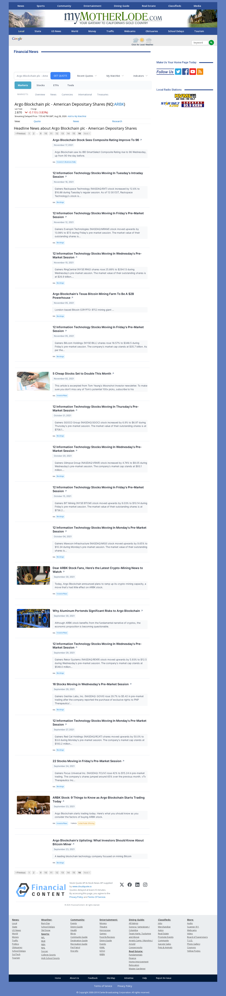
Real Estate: (136, 951)
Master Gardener (137, 968)
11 (51, 133)
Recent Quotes (85, 75)
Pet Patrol (75, 947)
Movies (103, 923)
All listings (133, 923)
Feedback (93, 978)
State (38, 31)
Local (21, 31)
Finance (132, 958)
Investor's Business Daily (66, 162)
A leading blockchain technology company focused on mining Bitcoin (93, 856)
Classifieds (174, 5)
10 (46, 133)
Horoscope (105, 930)
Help (144, 978)
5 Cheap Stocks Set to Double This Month (83, 373)
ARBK (119, 104)
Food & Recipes (107, 937)
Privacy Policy (76, 896)
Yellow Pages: (194, 951)
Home (58, 978)
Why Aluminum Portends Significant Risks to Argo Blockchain (98, 610)
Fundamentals (135, 954)
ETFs (56, 85)
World (74, 31)
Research (117, 121)
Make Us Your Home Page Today (176, 62)
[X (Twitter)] (121, 890)
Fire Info (74, 951)
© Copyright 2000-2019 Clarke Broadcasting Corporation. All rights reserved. (113, 992)
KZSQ (102, 951)
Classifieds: (164, 919)
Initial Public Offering (86, 823)
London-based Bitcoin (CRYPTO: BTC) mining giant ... (85, 309)
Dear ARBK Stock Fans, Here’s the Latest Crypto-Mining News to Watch (98, 569)
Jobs (160, 923)
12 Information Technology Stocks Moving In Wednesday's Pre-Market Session (97, 255)
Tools (70, 85)
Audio (190, 923)
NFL (43, 937)
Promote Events (165, 937)
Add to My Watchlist (77, 116)
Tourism (199, 31)
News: (15, 919)
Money (92, 31)
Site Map (111, 978)
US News (56, 31)
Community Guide (79, 937)
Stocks (41, 85)
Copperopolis (135, 947)
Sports (41, 5)
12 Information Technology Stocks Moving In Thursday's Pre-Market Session (96, 408)
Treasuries (102, 94)
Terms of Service (103, 986)
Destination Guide (79, 940)
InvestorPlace (62, 395)
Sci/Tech (16, 954)
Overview (40, 94)
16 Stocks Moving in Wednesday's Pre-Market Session (92, 684)
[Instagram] (145, 890)
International (85, 94)
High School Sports (50, 958)
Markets (23, 85)
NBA (43, 944)
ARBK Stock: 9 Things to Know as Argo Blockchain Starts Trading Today (99, 799)
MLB (43, 941)
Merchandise (164, 926)
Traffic (110, 31)
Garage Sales (164, 944)
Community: (77, 919)
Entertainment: (109, 919)
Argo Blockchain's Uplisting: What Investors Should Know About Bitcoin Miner (98, 842)
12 (57, 133)
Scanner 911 (193, 926)
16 (79, 133)
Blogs (73, 933)
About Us (74, 978)
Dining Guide (121, 5)
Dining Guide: (137, 919)
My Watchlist (113, 75)
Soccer (44, 951)
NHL (43, 947)
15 (74, 133)
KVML (102, 947)
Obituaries (152, 31)
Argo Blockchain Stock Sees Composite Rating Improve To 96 (97, 140)
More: (190, 919)
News (21, 5)
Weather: (46, 919)
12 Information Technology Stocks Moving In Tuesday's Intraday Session (98, 175)
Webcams (129, 31)
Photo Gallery (193, 944)
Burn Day (45, 923)
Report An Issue (163, 978)
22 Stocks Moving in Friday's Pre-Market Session (89, 761)
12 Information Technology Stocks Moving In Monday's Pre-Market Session (99, 529)
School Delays (176, 31)
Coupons (191, 947)
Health (73, 930)
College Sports (48, 954)
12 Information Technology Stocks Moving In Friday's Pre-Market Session (98, 215)
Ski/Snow (45, 930)
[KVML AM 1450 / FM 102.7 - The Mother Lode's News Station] (185, 96)
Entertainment (92, 5)
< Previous (20, 133)
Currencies (67, 94)
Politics (15, 944)
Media (197, 5)
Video (190, 933)
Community (64, 5)
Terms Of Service (96, 896)
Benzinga (60, 202)
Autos (160, 930)
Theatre (103, 926)
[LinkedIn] (137, 890)
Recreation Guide (78, 944)
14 (68, 133)
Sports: (45, 933)
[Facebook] (129, 890)
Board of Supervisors (197, 937)
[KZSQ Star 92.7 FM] (169, 103)
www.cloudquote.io (82, 886)
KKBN (102, 954)
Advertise (128, 978)
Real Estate (149, 5)
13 (62, 133)
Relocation (134, 965)
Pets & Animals (165, 947)
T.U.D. (190, 940)
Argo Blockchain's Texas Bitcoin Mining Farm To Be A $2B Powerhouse (93, 295)
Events (73, 923)
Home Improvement (138, 961)
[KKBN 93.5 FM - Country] (192, 103)
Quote (37, 121)
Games (103, 933)
